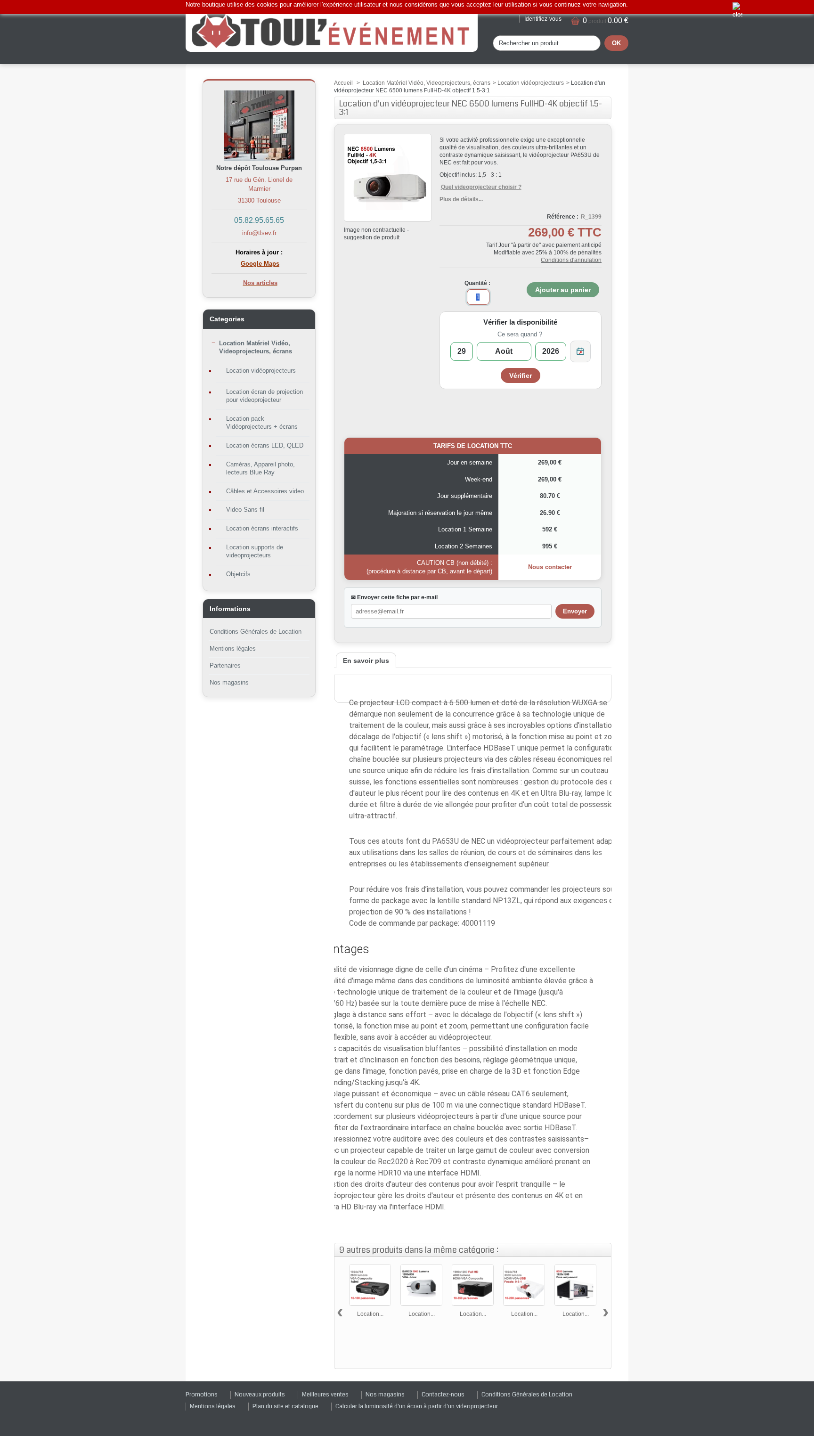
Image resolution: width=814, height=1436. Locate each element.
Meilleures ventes (325, 1394)
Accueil (343, 83)
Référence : (562, 216)
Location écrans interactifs (262, 528)
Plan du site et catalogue (285, 1406)
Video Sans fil (245, 509)
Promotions (202, 1394)
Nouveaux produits (260, 1394)
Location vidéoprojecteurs (261, 370)
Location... (370, 1314)
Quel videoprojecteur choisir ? (481, 187)
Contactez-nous (443, 1394)
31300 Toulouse (259, 200)
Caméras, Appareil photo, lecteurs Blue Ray (260, 468)
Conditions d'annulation (571, 260)
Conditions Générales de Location (255, 631)
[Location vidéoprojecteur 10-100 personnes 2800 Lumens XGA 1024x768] (370, 1285)
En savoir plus (366, 660)
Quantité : (477, 283)
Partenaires (225, 665)
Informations (230, 608)
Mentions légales (233, 648)
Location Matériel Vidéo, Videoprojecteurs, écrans (255, 347)
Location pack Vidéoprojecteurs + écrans (262, 422)
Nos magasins (229, 682)
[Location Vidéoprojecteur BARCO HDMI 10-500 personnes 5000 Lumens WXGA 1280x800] (421, 1285)
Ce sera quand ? (519, 334)
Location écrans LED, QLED (264, 445)
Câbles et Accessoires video (265, 491)
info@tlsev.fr (259, 233)
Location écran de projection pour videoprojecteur (264, 395)
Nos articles (260, 282)
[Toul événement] (332, 30)
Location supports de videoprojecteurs (254, 551)
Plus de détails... (461, 199)
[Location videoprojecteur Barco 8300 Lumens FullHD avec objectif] (575, 1285)
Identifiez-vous (543, 19)
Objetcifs (238, 574)
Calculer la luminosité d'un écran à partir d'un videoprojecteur (416, 1406)
